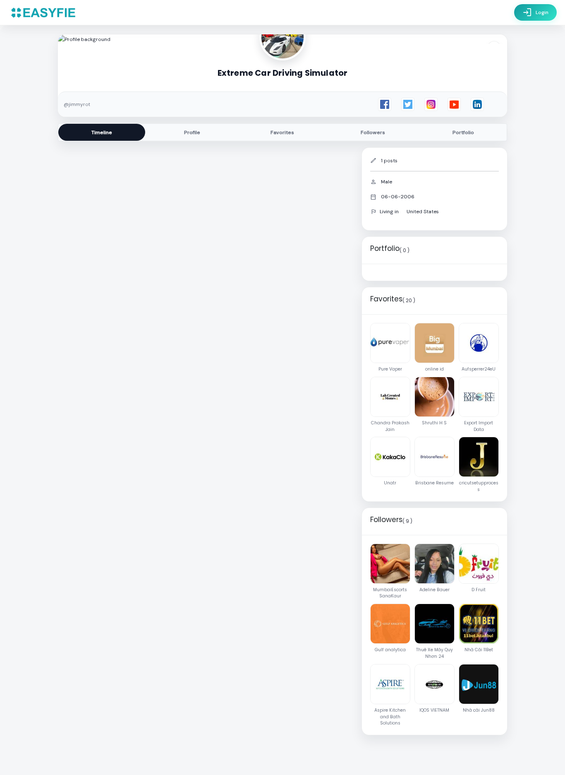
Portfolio (463, 132)
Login (535, 12)
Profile (192, 132)
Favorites (282, 132)
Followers (373, 132)
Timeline (101, 132)
